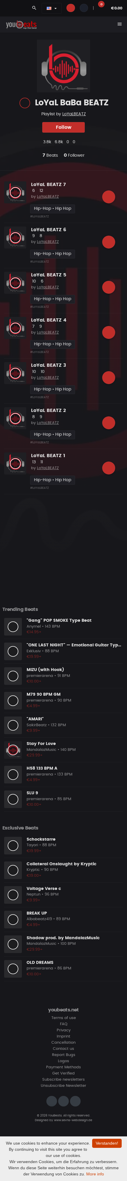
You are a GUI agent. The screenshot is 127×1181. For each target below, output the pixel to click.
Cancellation (63, 1043)
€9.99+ (33, 731)
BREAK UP (37, 913)
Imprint (63, 1036)
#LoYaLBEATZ (39, 216)
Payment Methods (63, 1067)
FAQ (63, 1024)
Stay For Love (41, 744)
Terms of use (63, 1018)
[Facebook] (63, 1101)
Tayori (32, 845)
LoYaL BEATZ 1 (48, 455)
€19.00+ (34, 876)
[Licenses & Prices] (108, 196)
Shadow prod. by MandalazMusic (63, 938)
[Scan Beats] (25, 103)
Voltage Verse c (44, 889)
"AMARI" (35, 719)
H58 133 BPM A (42, 768)
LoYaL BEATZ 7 (48, 184)
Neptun (33, 894)
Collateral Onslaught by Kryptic (61, 864)
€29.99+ (35, 755)
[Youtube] (75, 1101)
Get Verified (63, 1073)
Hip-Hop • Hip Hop (52, 209)
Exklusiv (34, 651)
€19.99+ (34, 657)
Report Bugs (63, 1055)
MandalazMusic (41, 750)
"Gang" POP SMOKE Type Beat (59, 621)
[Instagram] (51, 1101)
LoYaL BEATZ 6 (48, 229)
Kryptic (33, 870)
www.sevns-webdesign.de (73, 1120)
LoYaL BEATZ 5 (48, 275)
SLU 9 (32, 793)
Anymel (34, 626)
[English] (49, 8)
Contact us (63, 1049)
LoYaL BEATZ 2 (48, 410)
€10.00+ (34, 681)
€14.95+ (34, 632)
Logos (63, 1061)
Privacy (64, 1030)
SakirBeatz (37, 725)
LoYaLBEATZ (74, 114)
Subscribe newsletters (63, 1080)
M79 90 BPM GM (44, 694)
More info (95, 1174)
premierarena (40, 676)
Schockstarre (41, 839)
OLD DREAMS (40, 963)
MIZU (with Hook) (45, 670)
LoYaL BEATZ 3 (48, 365)
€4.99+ (33, 706)
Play (15, 192)
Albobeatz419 (39, 919)
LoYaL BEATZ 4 (48, 320)
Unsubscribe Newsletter (63, 1086)
